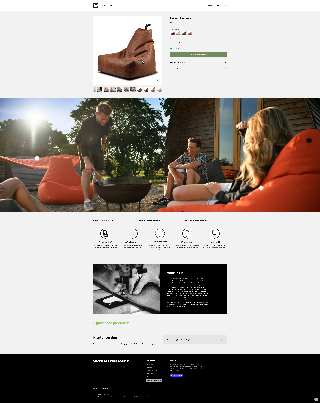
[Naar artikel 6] (113, 90)
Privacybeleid (150, 367)
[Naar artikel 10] (139, 90)
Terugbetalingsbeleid (98, 396)
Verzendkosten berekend (183, 25)
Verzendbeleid (150, 373)
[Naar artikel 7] (119, 90)
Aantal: (172, 39)
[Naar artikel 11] (146, 90)
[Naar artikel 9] (133, 90)
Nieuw (112, 5)
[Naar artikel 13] (159, 90)
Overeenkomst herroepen (154, 380)
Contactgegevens (140, 396)
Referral (148, 377)
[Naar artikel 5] (106, 90)
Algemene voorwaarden (120, 396)
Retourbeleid (150, 364)
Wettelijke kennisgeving (153, 396)
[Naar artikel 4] (99, 90)
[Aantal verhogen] (179, 43)
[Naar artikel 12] (153, 90)
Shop (103, 5)
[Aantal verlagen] (172, 43)
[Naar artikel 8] (126, 90)
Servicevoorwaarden (152, 370)
